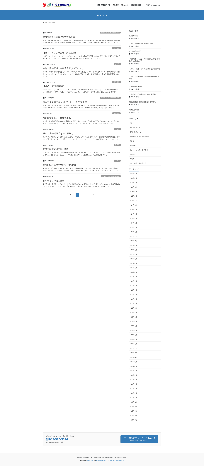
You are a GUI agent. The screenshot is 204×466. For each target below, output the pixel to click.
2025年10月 (134, 187)
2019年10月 (134, 411)
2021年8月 (133, 317)
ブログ (117, 64)
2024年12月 (134, 200)
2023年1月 (133, 268)
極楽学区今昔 (133, 36)
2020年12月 (134, 348)
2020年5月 (133, 379)
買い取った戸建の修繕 (53, 180)
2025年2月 (133, 196)
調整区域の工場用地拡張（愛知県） (60, 165)
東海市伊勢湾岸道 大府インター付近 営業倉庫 (65, 102)
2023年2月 (133, 263)
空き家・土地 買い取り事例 (110, 176)
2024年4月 (133, 223)
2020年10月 (134, 357)
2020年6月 (133, 375)
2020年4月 (133, 384)
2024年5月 (133, 218)
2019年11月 (133, 406)
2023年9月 (133, 245)
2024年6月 (133, 214)
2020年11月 (133, 353)
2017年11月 (133, 415)
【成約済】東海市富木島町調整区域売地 (142, 94)
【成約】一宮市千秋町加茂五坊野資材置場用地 (144, 69)
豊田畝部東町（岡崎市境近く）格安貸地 (142, 102)
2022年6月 (133, 281)
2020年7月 (133, 371)
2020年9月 (133, 362)
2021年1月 (133, 344)
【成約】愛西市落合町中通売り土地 (141, 43)
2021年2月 (133, 339)
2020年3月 (133, 388)
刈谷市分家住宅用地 (135, 86)
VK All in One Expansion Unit (116, 461)
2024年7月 (133, 209)
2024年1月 (133, 232)
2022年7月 (133, 277)
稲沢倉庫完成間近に (135, 51)
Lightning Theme (101, 461)
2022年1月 (133, 303)
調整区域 (133, 154)
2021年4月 (133, 330)
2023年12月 (134, 236)
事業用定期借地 (135, 127)
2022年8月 (133, 272)
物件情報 (116, 48)
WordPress (90, 461)
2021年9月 (133, 312)
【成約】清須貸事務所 (53, 86)
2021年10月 (134, 308)
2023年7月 (133, 254)
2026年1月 (133, 182)
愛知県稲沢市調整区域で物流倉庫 (59, 37)
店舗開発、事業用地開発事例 (110, 32)
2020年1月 (133, 397)
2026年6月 (133, 174)
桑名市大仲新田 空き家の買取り (58, 133)
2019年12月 (134, 402)
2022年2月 (133, 299)
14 (89, 195)
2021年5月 (133, 326)
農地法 (132, 159)
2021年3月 (133, 335)
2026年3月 (133, 178)
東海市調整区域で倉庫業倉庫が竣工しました (64, 68)
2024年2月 (133, 227)
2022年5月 (133, 285)
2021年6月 (133, 321)
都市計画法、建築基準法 (138, 163)
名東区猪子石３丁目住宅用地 (57, 118)
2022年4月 (133, 290)
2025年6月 (133, 191)
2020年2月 (133, 393)
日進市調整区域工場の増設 (56, 149)
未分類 (132, 141)
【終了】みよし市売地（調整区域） (60, 52)
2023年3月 (133, 259)
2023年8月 (133, 250)
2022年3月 (133, 294)
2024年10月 (134, 205)
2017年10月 (134, 420)
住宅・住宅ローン (136, 132)
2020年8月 (133, 366)
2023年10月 (134, 241)
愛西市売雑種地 (134, 110)
